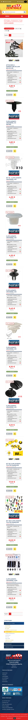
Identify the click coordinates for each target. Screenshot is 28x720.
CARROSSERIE (5, 676)
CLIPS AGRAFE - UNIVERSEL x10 (11, 236)
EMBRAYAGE (4, 673)
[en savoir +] (14, 94)
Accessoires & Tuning (16, 20)
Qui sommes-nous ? (6, 700)
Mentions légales (5, 705)
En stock (12, 90)
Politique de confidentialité (7, 707)
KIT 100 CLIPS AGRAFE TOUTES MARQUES (13, 521)
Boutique (8, 620)
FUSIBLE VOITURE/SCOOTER (10, 633)
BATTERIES (7, 628)
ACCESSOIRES (7, 625)
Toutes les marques (9, 28)
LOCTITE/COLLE (7, 635)
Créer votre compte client (7, 704)
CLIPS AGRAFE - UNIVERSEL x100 (11, 579)
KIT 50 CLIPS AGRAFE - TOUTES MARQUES (13, 464)
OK (14, 718)
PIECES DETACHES (8, 641)
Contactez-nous (5, 702)
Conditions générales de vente (8, 709)
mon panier (22, 1)
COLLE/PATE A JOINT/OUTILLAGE (13, 21)
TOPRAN (7, 30)
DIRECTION (4, 679)
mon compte (8, 1)
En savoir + (18, 718)
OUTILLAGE (7, 636)
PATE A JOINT (7, 638)
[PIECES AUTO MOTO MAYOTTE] (14, 6)
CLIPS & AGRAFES (8, 631)
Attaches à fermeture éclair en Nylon (13, 66)
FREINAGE (4, 674)
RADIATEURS (4, 681)
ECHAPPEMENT (5, 678)
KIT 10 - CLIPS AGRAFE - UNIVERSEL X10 (14, 178)
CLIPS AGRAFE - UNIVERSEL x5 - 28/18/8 (11, 123)
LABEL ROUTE (18, 28)
